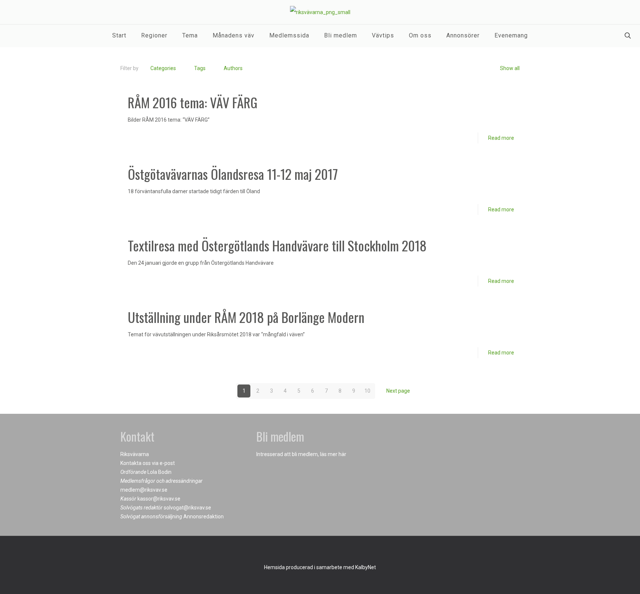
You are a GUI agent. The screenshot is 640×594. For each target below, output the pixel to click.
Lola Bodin (159, 472)
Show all (510, 68)
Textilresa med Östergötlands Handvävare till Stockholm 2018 (277, 245)
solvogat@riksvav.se (187, 508)
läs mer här (333, 454)
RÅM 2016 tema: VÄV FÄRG (192, 102)
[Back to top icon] (320, 551)
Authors (233, 68)
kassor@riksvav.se (158, 499)
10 (367, 391)
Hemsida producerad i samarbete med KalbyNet (320, 567)
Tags (200, 68)
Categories (163, 68)
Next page (398, 391)
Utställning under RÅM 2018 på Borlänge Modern (246, 317)
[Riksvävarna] (320, 12)
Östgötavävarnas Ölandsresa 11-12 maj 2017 (233, 174)
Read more (501, 138)
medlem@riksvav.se (143, 490)
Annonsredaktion (203, 516)
